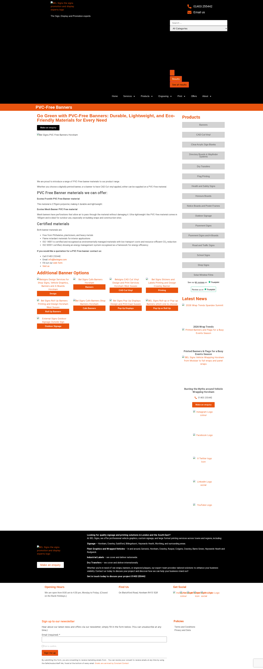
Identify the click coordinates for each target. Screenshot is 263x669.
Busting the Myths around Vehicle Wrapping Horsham (203, 390)
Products (145, 96)
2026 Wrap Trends (203, 326)
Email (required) (51, 635)
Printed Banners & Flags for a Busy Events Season (203, 353)
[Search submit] (172, 73)
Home (115, 96)
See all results (179, 84)
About (205, 96)
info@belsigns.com (57, 259)
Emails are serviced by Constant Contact (112, 663)
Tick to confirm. (50, 646)
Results (176, 79)
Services (127, 96)
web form (57, 263)
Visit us (45, 266)
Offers (194, 96)
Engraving (163, 96)
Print (180, 96)
